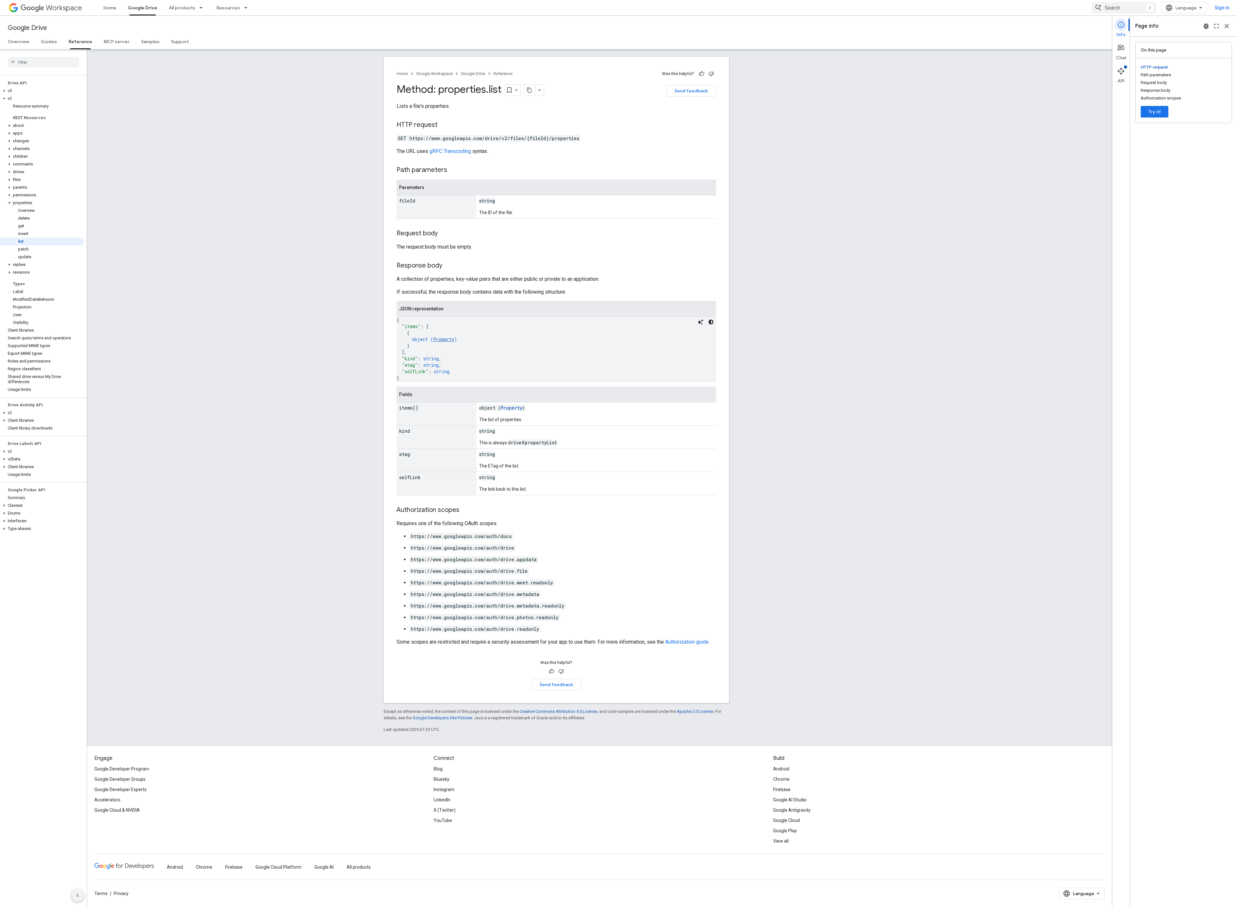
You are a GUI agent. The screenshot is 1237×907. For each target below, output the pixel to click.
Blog (438, 768)
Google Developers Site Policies (442, 717)
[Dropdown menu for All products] (203, 7)
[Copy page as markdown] (529, 90)
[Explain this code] (700, 322)
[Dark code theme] (711, 322)
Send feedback (691, 91)
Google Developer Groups (120, 779)
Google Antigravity (791, 810)
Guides (49, 41)
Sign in (1222, 7)
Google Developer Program (121, 768)
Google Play (785, 830)
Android (781, 768)
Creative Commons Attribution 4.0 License (558, 711)
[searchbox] (43, 62)
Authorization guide (687, 642)
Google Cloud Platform (278, 867)
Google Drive (142, 8)
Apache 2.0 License (695, 711)
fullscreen (1216, 26)
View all (781, 841)
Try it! (1154, 112)
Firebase (782, 789)
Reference (80, 41)
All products (182, 8)
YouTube (443, 820)
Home (109, 8)
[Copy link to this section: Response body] (448, 266)
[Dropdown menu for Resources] (247, 7)
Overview (18, 41)
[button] (42, 91)
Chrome (781, 779)
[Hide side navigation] (77, 895)
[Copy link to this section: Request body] (444, 234)
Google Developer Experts (120, 789)
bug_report (1206, 26)
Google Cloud (786, 820)
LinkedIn (442, 799)
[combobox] (1124, 8)
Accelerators (107, 799)
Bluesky (441, 779)
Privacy (121, 893)
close (1227, 26)
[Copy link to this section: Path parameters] (453, 170)
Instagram (444, 789)
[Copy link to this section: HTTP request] (443, 125)
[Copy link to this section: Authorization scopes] (465, 510)
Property (443, 339)
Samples (150, 41)
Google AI (324, 867)
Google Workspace (434, 73)
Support (180, 41)
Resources (228, 8)
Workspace (64, 8)
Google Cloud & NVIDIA (117, 810)
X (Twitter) (444, 810)
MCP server (116, 41)
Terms (101, 893)
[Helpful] (701, 74)
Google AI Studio (790, 799)
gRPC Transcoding (450, 151)
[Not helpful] (711, 74)
